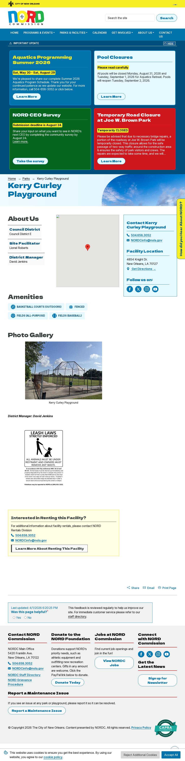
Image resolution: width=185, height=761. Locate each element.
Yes (18, 617)
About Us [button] (145, 32)
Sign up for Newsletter (158, 680)
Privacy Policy (141, 727)
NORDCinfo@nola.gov (31, 540)
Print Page (169, 588)
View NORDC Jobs (114, 662)
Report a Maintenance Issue (37, 710)
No (29, 617)
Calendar (99, 32)
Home (14, 32)
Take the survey (30, 161)
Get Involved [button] (121, 32)
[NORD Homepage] (27, 18)
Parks (26, 178)
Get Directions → (143, 269)
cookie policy (53, 757)
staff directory (77, 616)
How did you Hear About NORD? (181, 229)
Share (135, 588)
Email (150, 588)
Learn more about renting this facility (50, 548)
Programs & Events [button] (38, 32)
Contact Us (165, 34)
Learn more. (20, 141)
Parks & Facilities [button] (72, 32)
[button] (87, 247)
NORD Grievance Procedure (20, 682)
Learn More (26, 96)
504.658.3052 (25, 535)
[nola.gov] (24, 4)
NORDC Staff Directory (24, 675)
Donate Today (67, 682)
